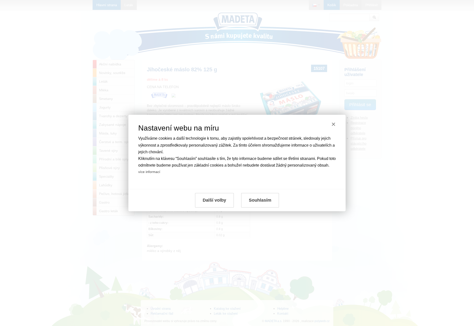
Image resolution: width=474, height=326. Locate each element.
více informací (149, 172)
